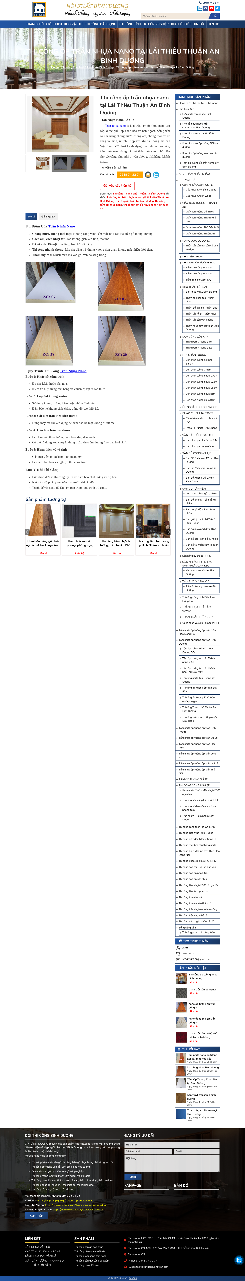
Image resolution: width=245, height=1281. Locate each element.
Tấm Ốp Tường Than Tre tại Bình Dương (202, 1081)
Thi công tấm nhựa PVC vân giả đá (198, 885)
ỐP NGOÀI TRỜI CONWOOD (199, 407)
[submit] (215, 16)
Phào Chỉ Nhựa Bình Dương (201, 428)
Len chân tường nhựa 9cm (200, 400)
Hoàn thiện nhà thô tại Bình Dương (198, 103)
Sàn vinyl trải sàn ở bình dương (201, 1096)
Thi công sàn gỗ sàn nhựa (193, 879)
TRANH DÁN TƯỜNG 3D (197, 617)
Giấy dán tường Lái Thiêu (200, 211)
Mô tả (31, 216)
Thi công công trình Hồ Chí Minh (197, 827)
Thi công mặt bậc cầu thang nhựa (197, 845)
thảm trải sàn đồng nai (202, 989)
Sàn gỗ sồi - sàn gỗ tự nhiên (202, 539)
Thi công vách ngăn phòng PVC (196, 921)
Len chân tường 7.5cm (198, 369)
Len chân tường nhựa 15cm (201, 388)
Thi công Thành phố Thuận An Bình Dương (87, 67)
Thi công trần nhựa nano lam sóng (198, 909)
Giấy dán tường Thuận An (200, 233)
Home (55, 67)
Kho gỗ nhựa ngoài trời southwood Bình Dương (196, 125)
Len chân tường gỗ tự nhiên (201, 493)
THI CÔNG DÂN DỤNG (100, 24)
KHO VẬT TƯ (187, 180)
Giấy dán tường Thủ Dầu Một (202, 227)
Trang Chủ (35, 24)
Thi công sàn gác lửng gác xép (91, 1261)
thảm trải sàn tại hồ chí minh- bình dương (202, 1035)
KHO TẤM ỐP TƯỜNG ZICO (199, 262)
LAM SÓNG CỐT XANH (196, 337)
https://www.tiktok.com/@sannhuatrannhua (78, 1209)
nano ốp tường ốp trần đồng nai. (202, 1020)
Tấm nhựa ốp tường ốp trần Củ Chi (198, 738)
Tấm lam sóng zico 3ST (199, 267)
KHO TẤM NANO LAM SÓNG (42, 1251)
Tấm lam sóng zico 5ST (199, 273)
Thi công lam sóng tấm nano (90, 1256)
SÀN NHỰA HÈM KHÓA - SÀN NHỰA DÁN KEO (198, 563)
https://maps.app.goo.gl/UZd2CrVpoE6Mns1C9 (65, 1200)
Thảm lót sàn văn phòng (199, 320)
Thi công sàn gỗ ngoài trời (193, 873)
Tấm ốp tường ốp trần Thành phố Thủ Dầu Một (198, 670)
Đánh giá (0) (49, 216)
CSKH (185, 947)
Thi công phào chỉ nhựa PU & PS (197, 861)
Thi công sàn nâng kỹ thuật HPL (200, 800)
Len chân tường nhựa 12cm (201, 382)
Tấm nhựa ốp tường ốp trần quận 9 (198, 763)
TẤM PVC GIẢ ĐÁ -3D (196, 581)
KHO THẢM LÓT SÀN (195, 287)
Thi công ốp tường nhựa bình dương (203, 976)
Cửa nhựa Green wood (199, 196)
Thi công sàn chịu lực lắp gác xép (197, 867)
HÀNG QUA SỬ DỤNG (196, 241)
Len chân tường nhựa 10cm (201, 375)
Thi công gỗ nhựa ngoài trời (89, 1251)
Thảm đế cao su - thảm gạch (202, 308)
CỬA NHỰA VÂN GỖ (37, 1247)
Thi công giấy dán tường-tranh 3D (198, 839)
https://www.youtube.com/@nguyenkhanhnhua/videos (76, 1205)
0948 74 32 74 (130, 175)
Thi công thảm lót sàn (191, 897)
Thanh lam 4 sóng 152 (199, 348)
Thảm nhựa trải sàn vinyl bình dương (202, 1112)
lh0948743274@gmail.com (196, 959)
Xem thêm (36, 1216)
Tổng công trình (187, 927)
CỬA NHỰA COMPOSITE (197, 185)
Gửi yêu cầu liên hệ (117, 185)
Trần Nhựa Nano (61, 226)
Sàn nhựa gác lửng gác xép (201, 446)
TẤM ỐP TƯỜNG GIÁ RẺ (193, 779)
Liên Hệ (213, 24)
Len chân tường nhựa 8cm (200, 394)
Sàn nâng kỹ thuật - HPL (196, 556)
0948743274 (188, 953)
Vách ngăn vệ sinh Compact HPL (201, 623)
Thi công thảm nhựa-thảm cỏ (195, 903)
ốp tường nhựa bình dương (203, 1067)
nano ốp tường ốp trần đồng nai (202, 1005)
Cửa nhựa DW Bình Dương (201, 189)
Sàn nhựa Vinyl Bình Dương (201, 292)
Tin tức (199, 24)
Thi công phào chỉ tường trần (198, 932)
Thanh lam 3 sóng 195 (199, 342)
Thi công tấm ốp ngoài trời (193, 891)
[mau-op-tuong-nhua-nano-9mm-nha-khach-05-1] (60, 124)
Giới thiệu (54, 24)
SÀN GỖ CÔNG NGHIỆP (196, 453)
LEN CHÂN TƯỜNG (194, 355)
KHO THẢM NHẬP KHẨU (194, 174)
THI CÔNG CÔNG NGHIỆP (194, 785)
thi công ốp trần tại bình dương (135, 201)
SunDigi (133, 1278)
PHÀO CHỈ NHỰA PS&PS (197, 413)
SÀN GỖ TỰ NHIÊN (194, 489)
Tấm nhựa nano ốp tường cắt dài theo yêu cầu (202, 1057)
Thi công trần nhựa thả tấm (194, 915)
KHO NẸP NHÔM (192, 256)
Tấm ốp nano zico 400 (198, 280)
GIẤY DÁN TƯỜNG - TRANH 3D (44, 1261)
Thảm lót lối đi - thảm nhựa (201, 314)
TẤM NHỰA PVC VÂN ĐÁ (40, 1256)
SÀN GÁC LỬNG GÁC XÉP (198, 435)
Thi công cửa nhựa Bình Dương (196, 833)
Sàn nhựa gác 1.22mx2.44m (202, 440)
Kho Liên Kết (186, 109)
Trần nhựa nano (115, 125)
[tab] (31, 216)
